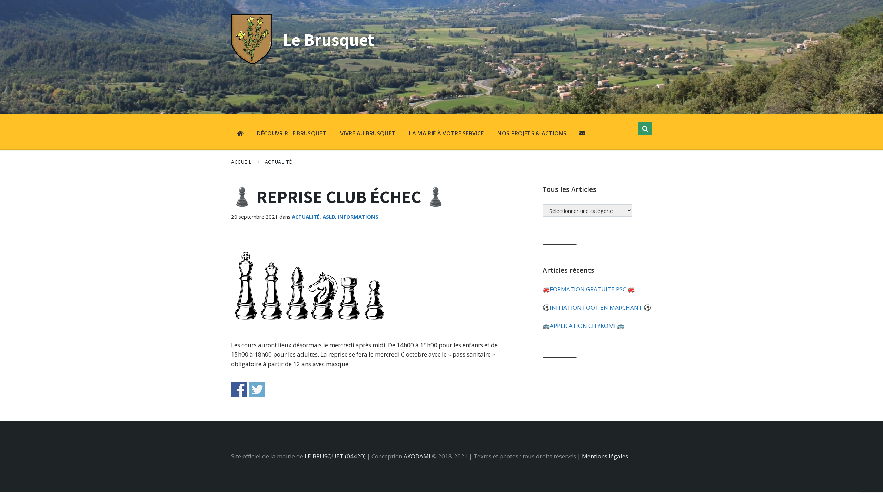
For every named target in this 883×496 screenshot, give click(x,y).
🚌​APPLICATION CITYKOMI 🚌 (583, 326)
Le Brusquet (329, 39)
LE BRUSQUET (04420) (335, 456)
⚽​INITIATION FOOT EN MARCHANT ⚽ (597, 307)
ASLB (329, 216)
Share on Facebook (239, 389)
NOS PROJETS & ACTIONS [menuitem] (531, 133)
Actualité (278, 161)
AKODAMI (417, 456)
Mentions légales (605, 456)
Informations (358, 216)
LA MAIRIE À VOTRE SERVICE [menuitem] (446, 133)
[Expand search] (645, 128)
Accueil (241, 161)
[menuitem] (240, 134)
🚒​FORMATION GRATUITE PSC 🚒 (589, 289)
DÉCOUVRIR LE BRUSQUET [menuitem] (291, 133)
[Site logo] (251, 62)
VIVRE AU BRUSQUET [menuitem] (367, 133)
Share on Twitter (257, 389)
